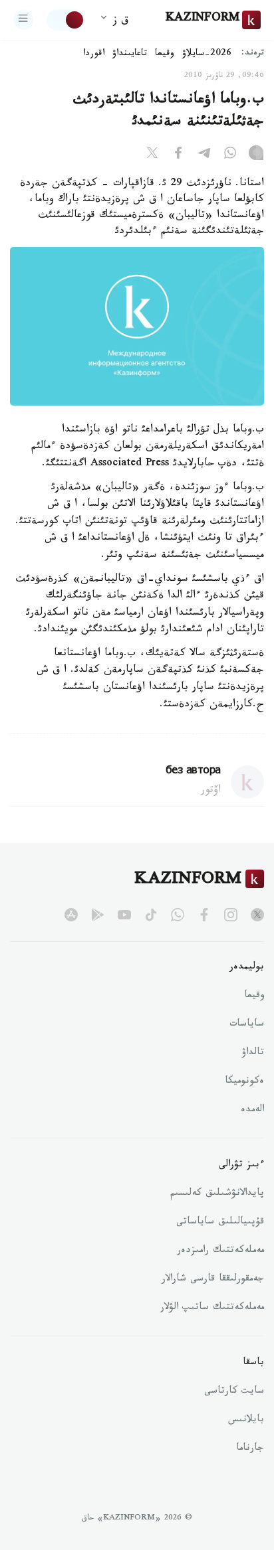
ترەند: (252, 54)
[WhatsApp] (230, 155)
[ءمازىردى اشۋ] (23, 20)
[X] (152, 155)
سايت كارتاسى (234, 1392)
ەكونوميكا (244, 1082)
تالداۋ (252, 1053)
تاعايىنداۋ (129, 54)
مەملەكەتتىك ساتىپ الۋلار (212, 1308)
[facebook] (204, 914)
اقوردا (93, 54)
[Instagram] (256, 155)
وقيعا (164, 54)
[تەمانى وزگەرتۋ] (66, 20)
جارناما (250, 1449)
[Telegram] (204, 155)
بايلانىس (246, 1420)
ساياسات (246, 1025)
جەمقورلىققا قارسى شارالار (213, 1280)
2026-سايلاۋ (206, 54)
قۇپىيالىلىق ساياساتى (220, 1222)
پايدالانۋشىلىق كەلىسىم (217, 1194)
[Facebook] (178, 155)
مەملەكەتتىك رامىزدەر (220, 1251)
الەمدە (252, 1110)
